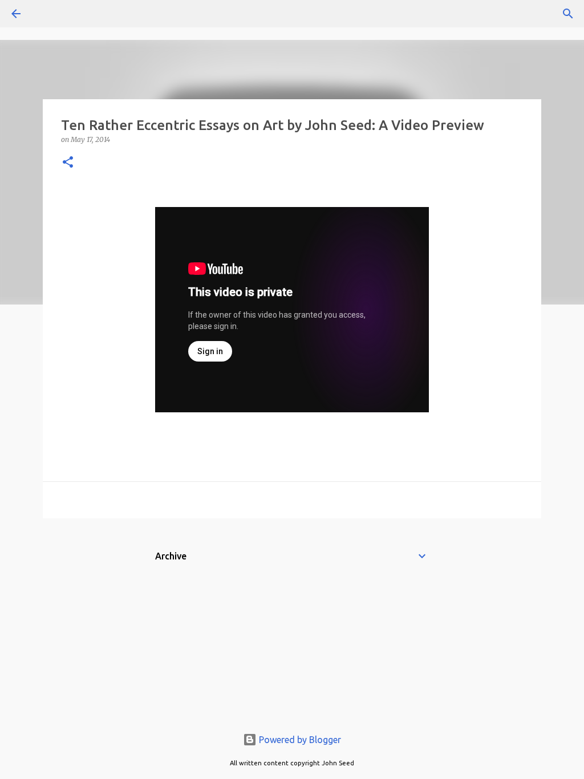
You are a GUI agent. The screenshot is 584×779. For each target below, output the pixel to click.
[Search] (48, 13)
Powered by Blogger (299, 740)
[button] (68, 163)
